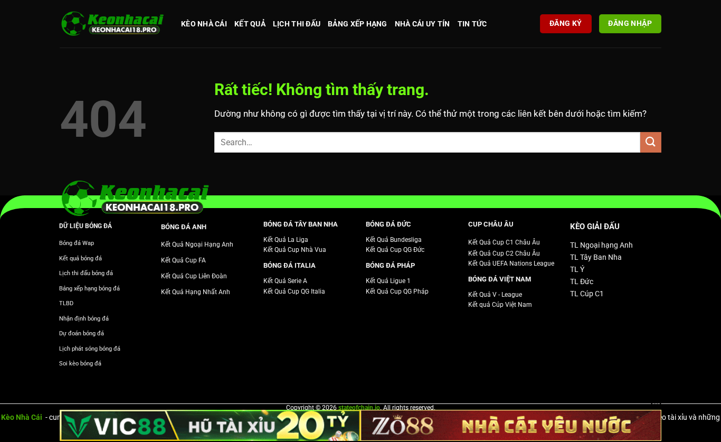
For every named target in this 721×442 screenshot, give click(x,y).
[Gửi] (650, 142)
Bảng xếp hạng (357, 24)
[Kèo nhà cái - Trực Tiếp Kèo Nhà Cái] (112, 24)
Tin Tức (472, 24)
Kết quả (249, 24)
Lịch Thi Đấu (296, 24)
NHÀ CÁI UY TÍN (422, 24)
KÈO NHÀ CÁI (204, 24)
